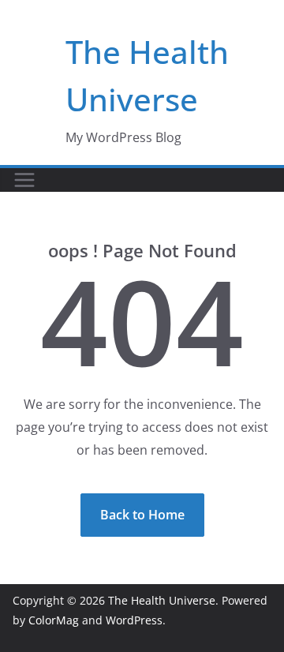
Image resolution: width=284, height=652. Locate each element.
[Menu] (24, 180)
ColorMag (53, 620)
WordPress (134, 620)
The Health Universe (161, 600)
